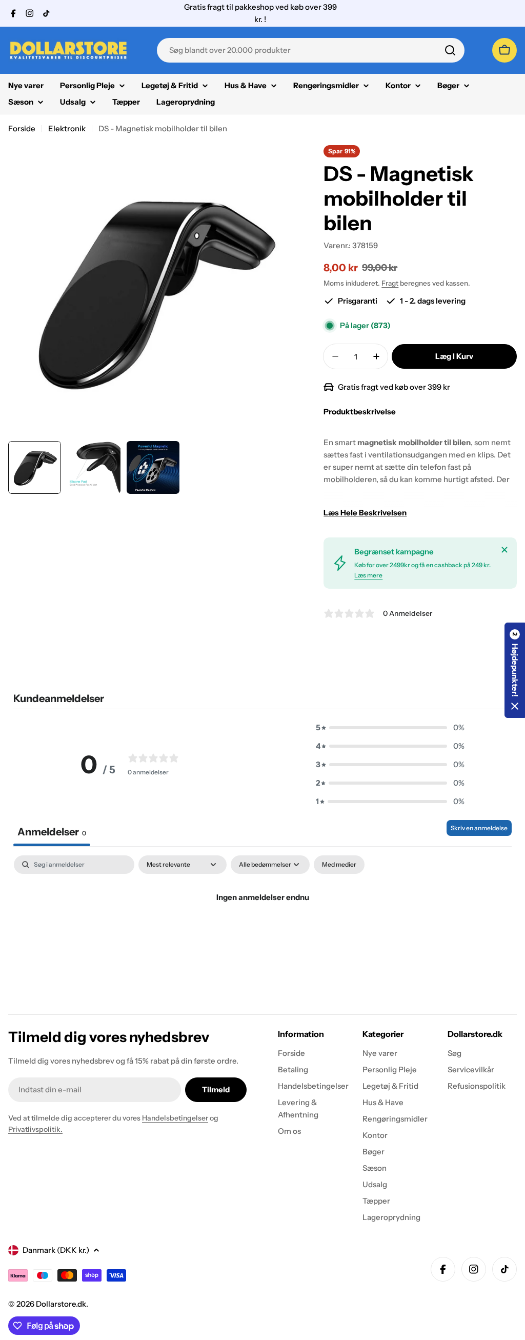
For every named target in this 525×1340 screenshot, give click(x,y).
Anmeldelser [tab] (51, 832)
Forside (21, 128)
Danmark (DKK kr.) (56, 1250)
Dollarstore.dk (61, 1304)
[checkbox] (339, 864)
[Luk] (504, 549)
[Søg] (450, 50)
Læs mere (368, 575)
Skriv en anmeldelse (479, 828)
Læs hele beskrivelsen (365, 512)
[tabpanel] (262, 932)
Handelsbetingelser (175, 1118)
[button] (390, 728)
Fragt (389, 283)
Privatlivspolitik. (35, 1129)
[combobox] (311, 50)
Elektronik (67, 128)
